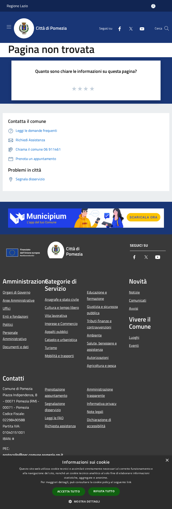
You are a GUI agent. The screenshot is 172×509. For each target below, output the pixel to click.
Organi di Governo (16, 292)
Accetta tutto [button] (68, 491)
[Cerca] (166, 28)
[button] (86, 501)
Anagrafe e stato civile (62, 299)
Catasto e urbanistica (61, 339)
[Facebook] (117, 28)
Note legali (95, 411)
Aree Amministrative (18, 300)
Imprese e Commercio (61, 323)
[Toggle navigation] (9, 26)
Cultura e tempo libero (62, 307)
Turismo (51, 347)
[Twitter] (129, 28)
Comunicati (137, 300)
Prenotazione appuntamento (56, 392)
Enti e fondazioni (15, 316)
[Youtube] (140, 28)
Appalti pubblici (56, 331)
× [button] (167, 460)
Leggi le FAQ (54, 418)
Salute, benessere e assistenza (102, 346)
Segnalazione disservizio (55, 406)
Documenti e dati (16, 346)
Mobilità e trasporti (59, 355)
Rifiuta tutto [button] (104, 491)
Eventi (134, 345)
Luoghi (134, 337)
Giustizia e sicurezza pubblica (102, 309)
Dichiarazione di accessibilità (99, 423)
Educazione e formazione (97, 295)
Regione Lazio (17, 5)
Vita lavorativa (56, 315)
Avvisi (133, 308)
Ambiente (94, 335)
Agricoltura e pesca (101, 365)
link (129, 482)
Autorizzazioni (98, 357)
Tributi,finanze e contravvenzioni (99, 324)
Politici (8, 324)
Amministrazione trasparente (100, 392)
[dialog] (86, 482)
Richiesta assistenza (60, 426)
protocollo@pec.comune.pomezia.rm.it (33, 454)
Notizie (134, 292)
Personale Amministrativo (14, 335)
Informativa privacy (101, 403)
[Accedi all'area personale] (153, 6)
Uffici (7, 308)
